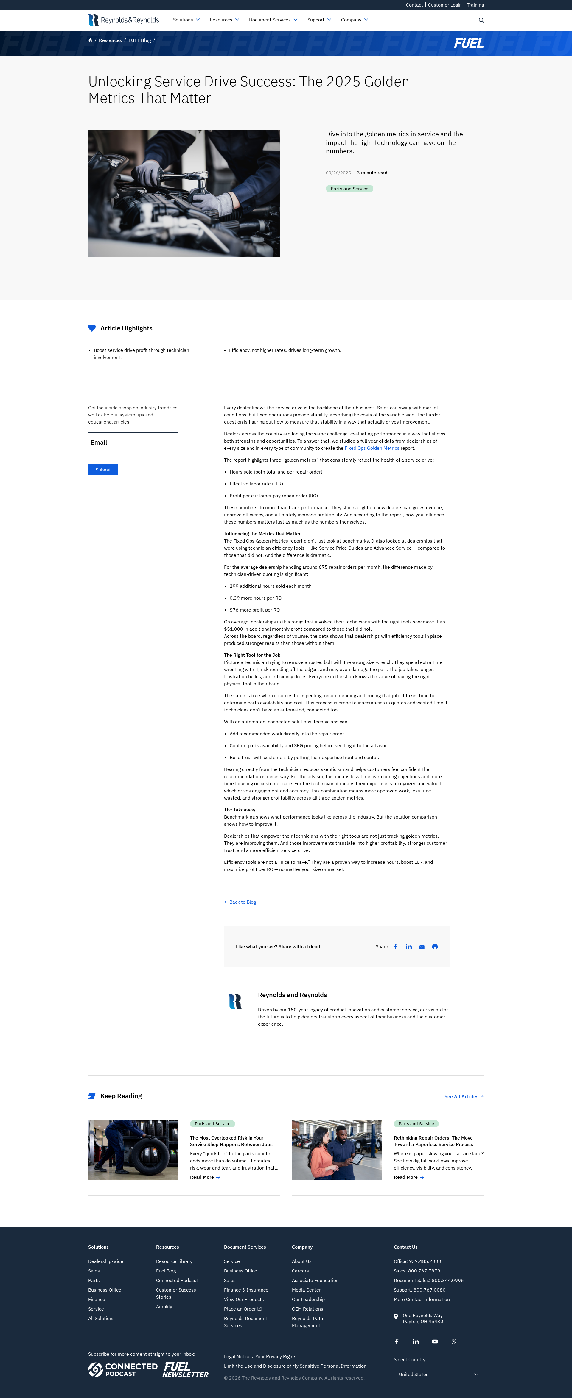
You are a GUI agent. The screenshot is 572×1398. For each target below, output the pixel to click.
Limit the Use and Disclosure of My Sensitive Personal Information (295, 1366)
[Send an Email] (422, 947)
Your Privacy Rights (275, 1356)
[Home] (123, 20)
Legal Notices (238, 1356)
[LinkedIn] (409, 946)
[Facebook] (396, 946)
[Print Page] (435, 946)
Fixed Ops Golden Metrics (372, 448)
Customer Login (445, 5)
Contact (414, 5)
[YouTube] (435, 1343)
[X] (454, 1343)
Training (475, 5)
